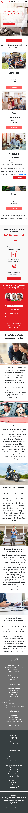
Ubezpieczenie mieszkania (14, 759)
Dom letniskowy (14, 761)
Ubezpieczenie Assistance (14, 774)
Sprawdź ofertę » (14, 127)
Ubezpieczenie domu (14, 757)
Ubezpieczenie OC (14, 768)
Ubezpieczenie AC (14, 770)
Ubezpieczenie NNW (14, 772)
